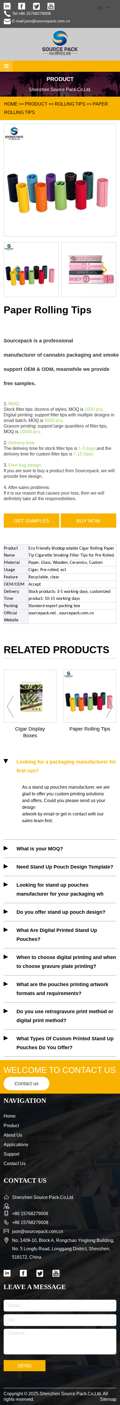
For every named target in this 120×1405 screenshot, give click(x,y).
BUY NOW (88, 521)
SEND (25, 1365)
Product (36, 104)
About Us (13, 1135)
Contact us (27, 1083)
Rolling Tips (70, 104)
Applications (16, 1144)
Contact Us (15, 1163)
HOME (11, 104)
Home (10, 1116)
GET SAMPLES (31, 521)
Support (11, 1154)
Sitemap (108, 1399)
